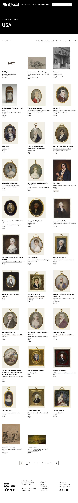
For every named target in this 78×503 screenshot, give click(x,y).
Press (42, 484)
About (43, 482)
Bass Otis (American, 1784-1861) (9, 413)
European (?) (56, 413)
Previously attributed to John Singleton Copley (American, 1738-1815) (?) (39, 111)
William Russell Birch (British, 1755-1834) (63, 223)
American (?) (31, 373)
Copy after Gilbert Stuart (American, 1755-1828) (12, 335)
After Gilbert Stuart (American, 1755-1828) (63, 260)
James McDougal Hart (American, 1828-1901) (38, 74)
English (3, 296)
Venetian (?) (56, 74)
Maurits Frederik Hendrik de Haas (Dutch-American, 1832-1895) (38, 450)
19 (51, 463)
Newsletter (44, 488)
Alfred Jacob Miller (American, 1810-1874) (12, 449)
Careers (43, 490)
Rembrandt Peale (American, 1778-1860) (63, 185)
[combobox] (49, 41)
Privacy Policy (63, 484)
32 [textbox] (69, 41)
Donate (43, 486)
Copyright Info (64, 486)
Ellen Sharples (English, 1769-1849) (10, 225)
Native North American (7, 74)
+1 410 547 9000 (27, 485)
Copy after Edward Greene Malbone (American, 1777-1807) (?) (62, 149)
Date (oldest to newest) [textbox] (47, 41)
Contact (61, 482)
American (4, 148)
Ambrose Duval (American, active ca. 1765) (63, 298)
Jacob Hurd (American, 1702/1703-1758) (11, 112)
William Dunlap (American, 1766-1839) (37, 187)
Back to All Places (10, 19)
